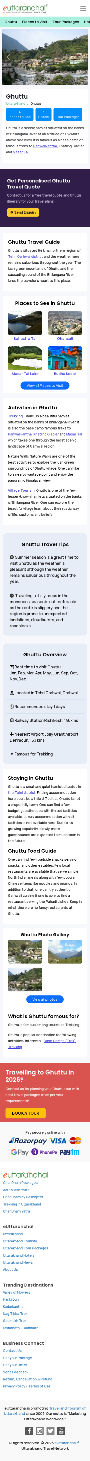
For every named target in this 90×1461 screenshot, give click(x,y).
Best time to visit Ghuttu (37, 667)
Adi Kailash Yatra (16, 1190)
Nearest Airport (29, 734)
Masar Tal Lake (25, 373)
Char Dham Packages (20, 1182)
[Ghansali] (65, 322)
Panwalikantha (45, 146)
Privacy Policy (14, 1386)
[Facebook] (29, 1431)
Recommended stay (33, 706)
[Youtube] (61, 1431)
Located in (24, 692)
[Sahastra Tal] (25, 322)
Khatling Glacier (47, 434)
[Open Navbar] (83, 8)
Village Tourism (21, 490)
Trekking (15, 416)
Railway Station (29, 720)
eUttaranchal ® (67, 1442)
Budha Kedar (65, 373)
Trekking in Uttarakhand (22, 1204)
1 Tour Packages (68, 114)
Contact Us (12, 1350)
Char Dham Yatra (16, 1211)
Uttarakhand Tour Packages (25, 1248)
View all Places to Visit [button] (45, 385)
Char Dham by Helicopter (23, 1197)
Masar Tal (20, 152)
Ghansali (65, 338)
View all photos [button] (45, 999)
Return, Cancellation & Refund (27, 1379)
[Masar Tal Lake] (25, 357)
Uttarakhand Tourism (20, 1241)
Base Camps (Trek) (60, 1041)
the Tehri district (22, 792)
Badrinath (30, 1328)
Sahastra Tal (25, 338)
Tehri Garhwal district (25, 256)
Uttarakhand (13, 1234)
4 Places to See (20, 114)
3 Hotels (43, 114)
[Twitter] (50, 1431)
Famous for (25, 754)
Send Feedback (15, 1372)
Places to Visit (35, 21)
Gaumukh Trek (14, 1320)
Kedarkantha (13, 1306)
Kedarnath (11, 1328)
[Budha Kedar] (65, 357)
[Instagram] (40, 1431)
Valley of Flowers (16, 1292)
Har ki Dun (11, 1299)
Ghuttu (10, 21)
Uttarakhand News (18, 1262)
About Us (10, 1269)
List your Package (17, 1358)
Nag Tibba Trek (15, 1313)
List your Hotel (15, 1365)
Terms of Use (39, 1386)
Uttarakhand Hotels (18, 1255)
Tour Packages (65, 21)
